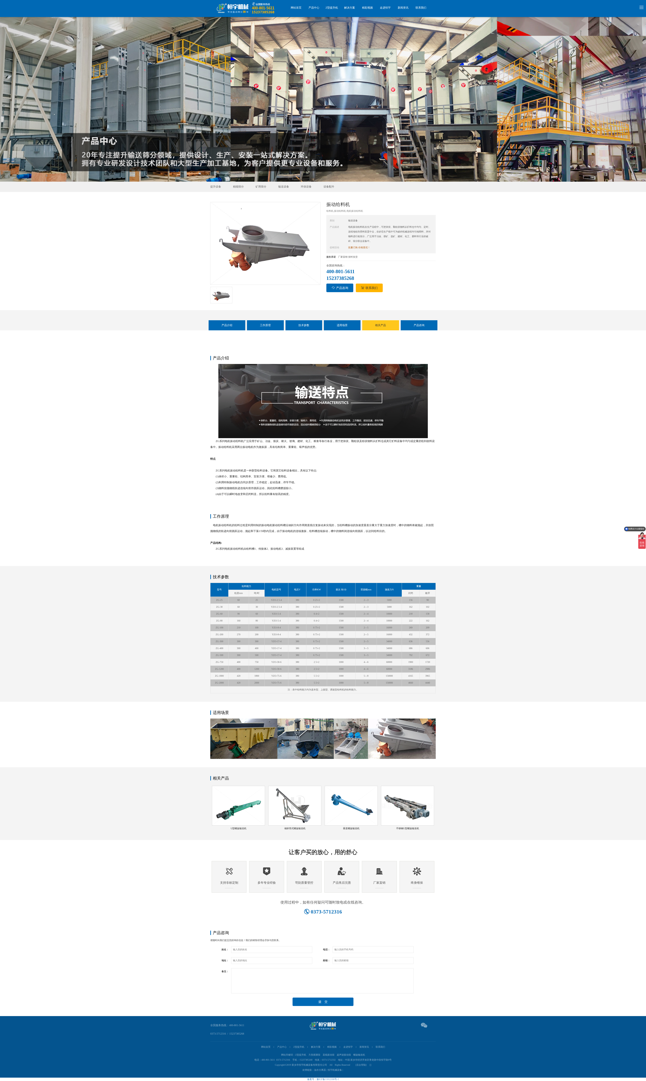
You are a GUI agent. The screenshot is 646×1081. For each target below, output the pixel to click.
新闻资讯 (403, 7)
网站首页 (296, 7)
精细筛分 (238, 186)
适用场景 (342, 325)
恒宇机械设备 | (336, 1070)
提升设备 (215, 186)
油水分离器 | (321, 1070)
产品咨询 (342, 288)
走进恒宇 (385, 7)
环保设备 (306, 186)
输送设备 (283, 186)
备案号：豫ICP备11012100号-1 (323, 1079)
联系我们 (421, 7)
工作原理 (265, 325)
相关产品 (380, 325)
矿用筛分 (261, 186)
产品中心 (314, 7)
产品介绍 (227, 325)
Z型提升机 (332, 7)
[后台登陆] (360, 1065)
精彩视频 (367, 7)
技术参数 (303, 325)
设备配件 (329, 186)
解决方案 (349, 7)
